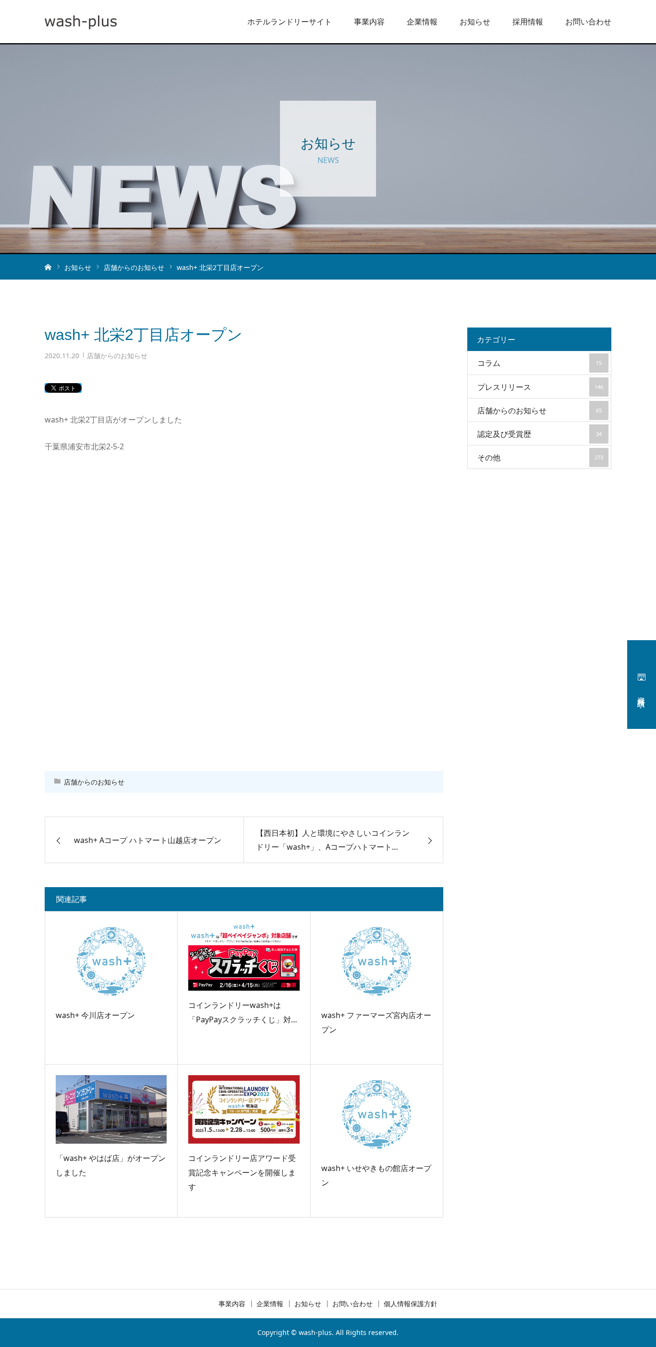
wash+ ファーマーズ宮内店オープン (376, 1022)
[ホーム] (48, 266)
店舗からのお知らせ (117, 355)
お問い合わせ (588, 21)
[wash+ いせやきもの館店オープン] (376, 1114)
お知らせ (475, 21)
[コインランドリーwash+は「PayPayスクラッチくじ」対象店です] (243, 956)
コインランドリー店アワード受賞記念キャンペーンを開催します (242, 1173)
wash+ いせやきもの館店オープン (376, 1175)
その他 (540, 457)
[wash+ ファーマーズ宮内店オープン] (376, 961)
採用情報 (527, 21)
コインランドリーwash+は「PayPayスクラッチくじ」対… (242, 1012)
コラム (539, 363)
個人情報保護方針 (410, 1303)
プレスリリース (540, 387)
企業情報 (422, 21)
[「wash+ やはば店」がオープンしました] (111, 1109)
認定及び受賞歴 (539, 434)
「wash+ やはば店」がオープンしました (111, 1165)
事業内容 (369, 21)
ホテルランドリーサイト (289, 21)
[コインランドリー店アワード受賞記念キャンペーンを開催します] (243, 1109)
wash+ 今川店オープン (95, 1015)
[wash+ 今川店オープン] (111, 961)
